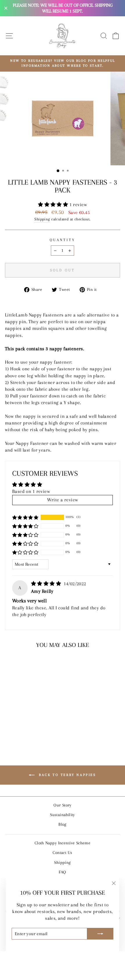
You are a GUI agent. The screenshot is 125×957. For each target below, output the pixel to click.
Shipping (42, 219)
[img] (47, 583)
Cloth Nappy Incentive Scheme (63, 843)
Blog (62, 824)
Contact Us (62, 852)
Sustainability (62, 814)
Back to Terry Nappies (66, 774)
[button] (53, 204)
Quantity (62, 240)
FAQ (62, 872)
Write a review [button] (62, 500)
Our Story (62, 805)
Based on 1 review (31, 491)
